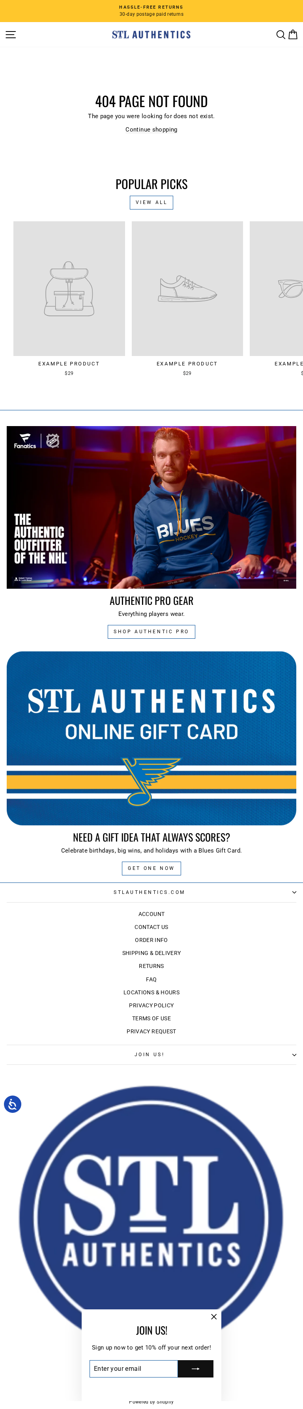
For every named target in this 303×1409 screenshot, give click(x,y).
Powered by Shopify (151, 1402)
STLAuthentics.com (149, 892)
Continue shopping (151, 129)
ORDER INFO (151, 940)
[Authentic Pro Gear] (151, 507)
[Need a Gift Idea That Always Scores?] (151, 738)
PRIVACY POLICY (151, 1005)
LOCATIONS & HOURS (151, 992)
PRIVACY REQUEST (151, 1031)
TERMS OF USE (151, 1018)
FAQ (151, 979)
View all (152, 202)
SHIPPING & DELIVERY (151, 953)
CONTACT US (151, 927)
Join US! (150, 1054)
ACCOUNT (151, 914)
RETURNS (151, 966)
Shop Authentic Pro (151, 631)
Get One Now (151, 868)
